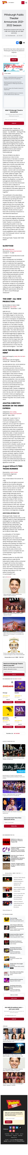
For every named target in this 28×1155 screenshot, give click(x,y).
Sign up (14, 1019)
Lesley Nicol (17, 356)
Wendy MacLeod (9, 249)
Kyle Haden (13, 307)
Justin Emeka (14, 472)
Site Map (20, 1135)
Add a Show (14, 998)
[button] (22, 2)
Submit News (9, 1135)
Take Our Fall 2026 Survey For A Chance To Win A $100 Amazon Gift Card (13, 93)
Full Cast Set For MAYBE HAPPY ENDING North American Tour (13, 1040)
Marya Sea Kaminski (14, 177)
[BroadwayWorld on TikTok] (20, 1127)
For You (9, 577)
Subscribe (14, 826)
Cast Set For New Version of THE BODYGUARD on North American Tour (13, 1055)
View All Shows (14, 994)
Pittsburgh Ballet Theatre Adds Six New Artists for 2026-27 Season (13, 1069)
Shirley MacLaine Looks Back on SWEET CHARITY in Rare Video (19, 889)
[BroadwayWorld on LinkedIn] (17, 1127)
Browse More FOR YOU (13, 873)
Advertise (7, 1134)
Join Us (21, 1134)
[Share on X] (20, 42)
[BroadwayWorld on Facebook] (10, 1127)
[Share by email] (24, 42)
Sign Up (14, 60)
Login (19, 2)
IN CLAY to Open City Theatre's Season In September (14, 89)
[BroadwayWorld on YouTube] (13, 1130)
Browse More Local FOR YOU (14, 657)
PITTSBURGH (11, 2)
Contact (17, 1134)
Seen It (8, 699)
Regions (15, 1135)
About (12, 1134)
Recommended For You (8, 835)
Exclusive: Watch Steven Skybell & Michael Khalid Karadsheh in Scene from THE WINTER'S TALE (19, 881)
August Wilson (9, 466)
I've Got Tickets (8, 702)
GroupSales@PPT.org (9, 574)
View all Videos (7, 910)
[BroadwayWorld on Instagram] (13, 1127)
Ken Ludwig (13, 412)
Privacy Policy (20, 1141)
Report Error (14, 1137)
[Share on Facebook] (17, 42)
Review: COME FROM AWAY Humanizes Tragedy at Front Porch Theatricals (13, 78)
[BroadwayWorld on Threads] (10, 1130)
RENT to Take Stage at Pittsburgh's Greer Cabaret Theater (13, 1084)
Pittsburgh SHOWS (8, 914)
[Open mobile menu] (26, 2)
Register (15, 2)
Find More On (13, 733)
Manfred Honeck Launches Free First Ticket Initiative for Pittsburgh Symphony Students (13, 83)
